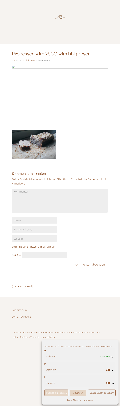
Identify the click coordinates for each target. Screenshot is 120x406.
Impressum (88, 400)
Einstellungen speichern (102, 393)
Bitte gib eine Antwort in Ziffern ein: (34, 246)
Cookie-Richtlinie (74, 400)
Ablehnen (78, 393)
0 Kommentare (43, 60)
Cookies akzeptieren (56, 393)
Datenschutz (21, 317)
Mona (18, 60)
